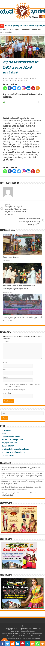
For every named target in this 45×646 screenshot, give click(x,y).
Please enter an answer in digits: (14, 390)
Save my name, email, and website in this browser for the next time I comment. (22, 385)
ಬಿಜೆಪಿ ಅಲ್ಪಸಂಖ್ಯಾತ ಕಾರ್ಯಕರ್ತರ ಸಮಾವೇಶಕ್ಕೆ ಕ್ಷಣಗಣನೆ (22, 317)
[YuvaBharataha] (22, 10)
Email (5, 370)
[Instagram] (24, 88)
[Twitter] (19, 88)
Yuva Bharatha (9, 78)
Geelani (32, 631)
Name (5, 362)
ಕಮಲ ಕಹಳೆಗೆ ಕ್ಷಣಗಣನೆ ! (11, 257)
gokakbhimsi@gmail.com (18, 449)
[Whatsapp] (5, 88)
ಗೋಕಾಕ (10, 30)
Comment (7, 341)
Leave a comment (10, 80)
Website (5, 377)
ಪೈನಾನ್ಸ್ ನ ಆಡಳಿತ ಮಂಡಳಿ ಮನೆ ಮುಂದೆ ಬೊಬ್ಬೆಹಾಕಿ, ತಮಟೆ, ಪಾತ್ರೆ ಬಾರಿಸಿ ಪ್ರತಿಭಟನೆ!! (29, 220)
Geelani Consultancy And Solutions (16, 633)
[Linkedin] (28, 88)
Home (4, 30)
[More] (38, 88)
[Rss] (22, 625)
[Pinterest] (33, 88)
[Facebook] (10, 88)
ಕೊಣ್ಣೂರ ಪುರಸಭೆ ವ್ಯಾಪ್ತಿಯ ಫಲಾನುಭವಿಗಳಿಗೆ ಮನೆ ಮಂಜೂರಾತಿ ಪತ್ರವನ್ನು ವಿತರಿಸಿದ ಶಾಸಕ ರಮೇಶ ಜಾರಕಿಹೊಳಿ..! (16, 209)
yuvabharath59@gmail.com (13, 452)
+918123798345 (7, 455)
